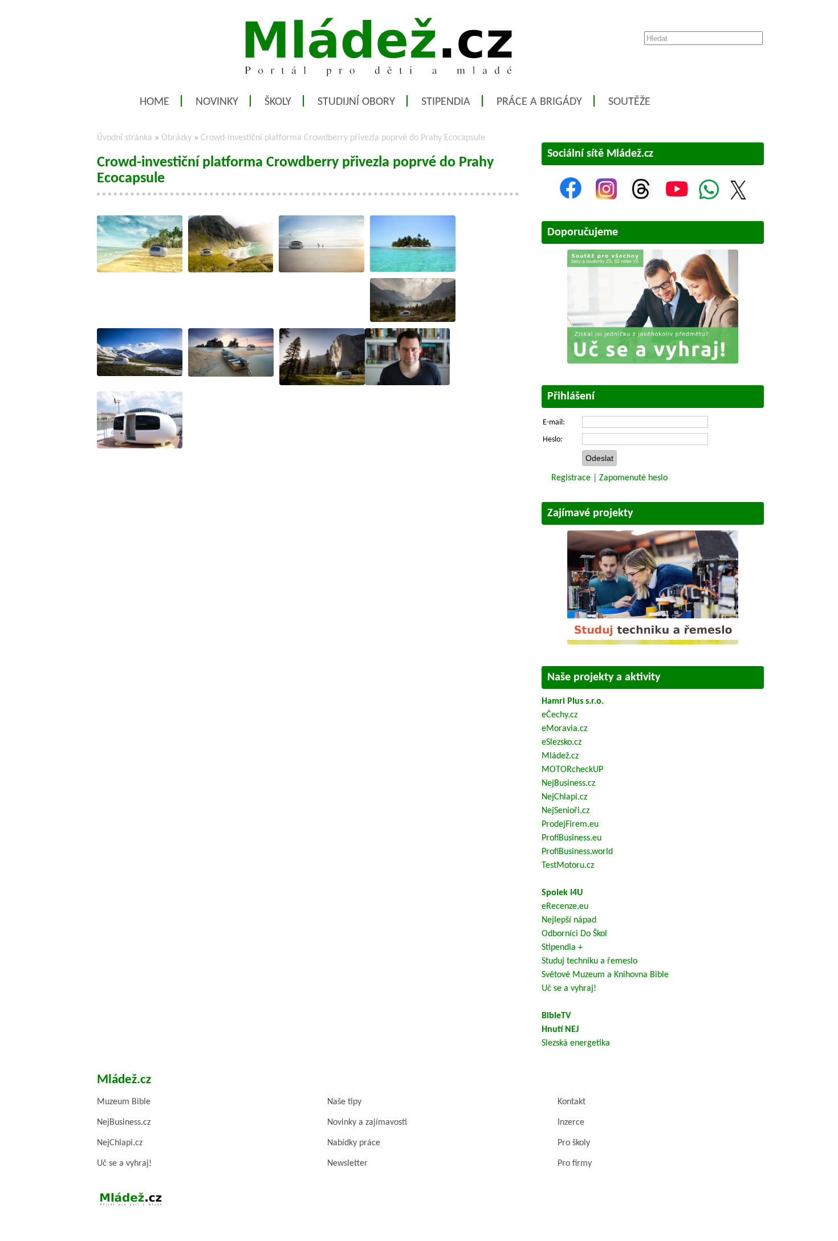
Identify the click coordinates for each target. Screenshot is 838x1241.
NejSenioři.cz (565, 810)
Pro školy (574, 1143)
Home (154, 102)
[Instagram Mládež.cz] (606, 197)
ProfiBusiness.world (577, 851)
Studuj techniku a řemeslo (589, 961)
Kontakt (571, 1102)
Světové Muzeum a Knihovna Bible (605, 974)
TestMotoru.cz (568, 865)
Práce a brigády (539, 102)
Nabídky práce (353, 1143)
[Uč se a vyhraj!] (652, 361)
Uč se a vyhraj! (569, 988)
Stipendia (445, 102)
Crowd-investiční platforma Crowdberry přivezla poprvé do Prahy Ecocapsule (343, 137)
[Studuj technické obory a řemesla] (652, 642)
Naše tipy (344, 1102)
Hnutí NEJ (560, 1029)
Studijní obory (356, 102)
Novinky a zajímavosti (367, 1122)
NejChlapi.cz (564, 797)
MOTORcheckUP (572, 769)
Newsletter (347, 1163)
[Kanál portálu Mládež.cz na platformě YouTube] (677, 197)
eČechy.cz (559, 715)
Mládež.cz (560, 756)
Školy (278, 102)
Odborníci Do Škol (574, 933)
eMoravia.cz (564, 728)
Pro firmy (575, 1163)
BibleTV (556, 1015)
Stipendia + (562, 947)
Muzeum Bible (123, 1102)
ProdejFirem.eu (570, 824)
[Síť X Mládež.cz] (738, 197)
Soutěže (629, 102)
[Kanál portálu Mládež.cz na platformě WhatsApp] (709, 197)
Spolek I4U (562, 892)
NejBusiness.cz (568, 783)
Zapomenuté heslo (633, 478)
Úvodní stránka (124, 137)
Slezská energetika (576, 1043)
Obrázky (176, 137)
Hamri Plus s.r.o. (573, 701)
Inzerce (571, 1122)
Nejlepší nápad (569, 920)
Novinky (217, 102)
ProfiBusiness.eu (571, 838)
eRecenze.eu (565, 906)
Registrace (571, 478)
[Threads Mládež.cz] (641, 197)
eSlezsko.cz (561, 742)
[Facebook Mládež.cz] (571, 197)
